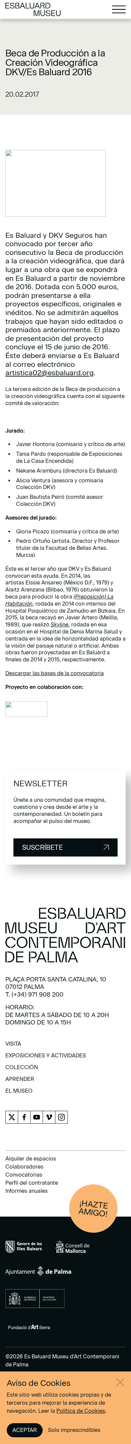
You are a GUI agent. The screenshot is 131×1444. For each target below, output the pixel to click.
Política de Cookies (80, 1411)
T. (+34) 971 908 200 (34, 994)
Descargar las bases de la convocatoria (54, 673)
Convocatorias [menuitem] (23, 1175)
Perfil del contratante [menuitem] (31, 1183)
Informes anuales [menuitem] (26, 1191)
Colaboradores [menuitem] (24, 1167)
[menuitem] (13, 1046)
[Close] (120, 1382)
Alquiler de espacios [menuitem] (30, 1158)
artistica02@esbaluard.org (49, 372)
